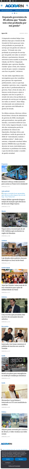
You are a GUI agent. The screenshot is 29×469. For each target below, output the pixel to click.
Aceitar (8, 459)
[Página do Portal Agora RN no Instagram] (8, 1)
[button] (1, 5)
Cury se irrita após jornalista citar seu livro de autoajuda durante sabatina (13, 317)
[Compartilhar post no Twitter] (12, 13)
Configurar (8, 462)
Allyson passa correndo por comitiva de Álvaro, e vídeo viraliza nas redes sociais (14, 431)
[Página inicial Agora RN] (6, 444)
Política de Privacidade (14, 466)
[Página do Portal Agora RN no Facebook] (2, 1)
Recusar (21, 459)
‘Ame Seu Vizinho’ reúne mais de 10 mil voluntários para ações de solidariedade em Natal (14, 287)
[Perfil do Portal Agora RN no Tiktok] (16, 1)
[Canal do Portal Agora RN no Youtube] (10, 1)
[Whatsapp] (16, 13)
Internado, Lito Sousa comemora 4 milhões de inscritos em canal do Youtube (14, 346)
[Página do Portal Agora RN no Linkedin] (13, 1)
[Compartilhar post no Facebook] (14, 13)
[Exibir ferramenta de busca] (27, 5)
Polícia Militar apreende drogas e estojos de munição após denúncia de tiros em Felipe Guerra (14, 201)
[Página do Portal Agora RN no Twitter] (5, 1)
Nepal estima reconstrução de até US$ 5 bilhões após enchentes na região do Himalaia (13, 231)
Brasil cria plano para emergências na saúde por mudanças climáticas (14, 374)
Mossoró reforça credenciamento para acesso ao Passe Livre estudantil (14, 183)
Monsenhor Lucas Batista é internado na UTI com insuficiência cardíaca (14, 402)
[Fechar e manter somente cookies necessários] (28, 459)
